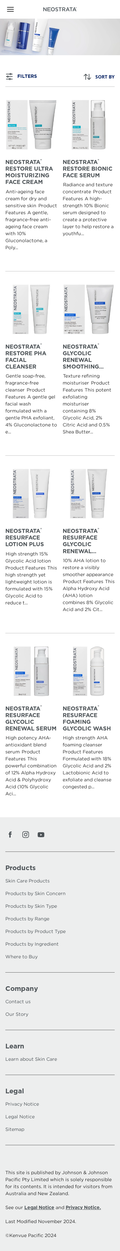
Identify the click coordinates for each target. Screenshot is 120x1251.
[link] (31, 179)
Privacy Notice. (83, 1207)
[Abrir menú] (19, 9)
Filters (27, 76)
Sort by (105, 77)
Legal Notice (39, 1207)
